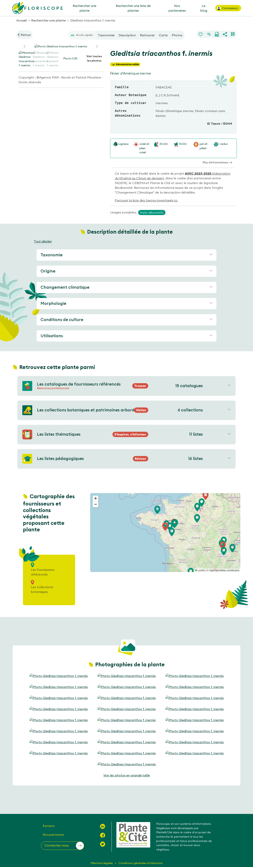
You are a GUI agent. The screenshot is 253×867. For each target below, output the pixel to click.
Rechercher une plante (84, 8)
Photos (177, 35)
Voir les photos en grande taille (126, 775)
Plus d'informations (216, 162)
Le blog (203, 8)
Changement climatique (65, 287)
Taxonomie (106, 35)
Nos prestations (53, 834)
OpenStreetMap (217, 570)
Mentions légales (102, 863)
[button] (97, 46)
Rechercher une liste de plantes (133, 8)
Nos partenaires (177, 8)
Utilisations (52, 335)
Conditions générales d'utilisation (140, 863)
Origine (48, 271)
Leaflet (201, 570)
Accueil (21, 20)
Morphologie (53, 303)
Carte (163, 35)
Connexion (229, 8)
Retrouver (147, 35)
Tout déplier (43, 241)
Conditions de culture (62, 319)
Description (127, 35)
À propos (49, 826)
